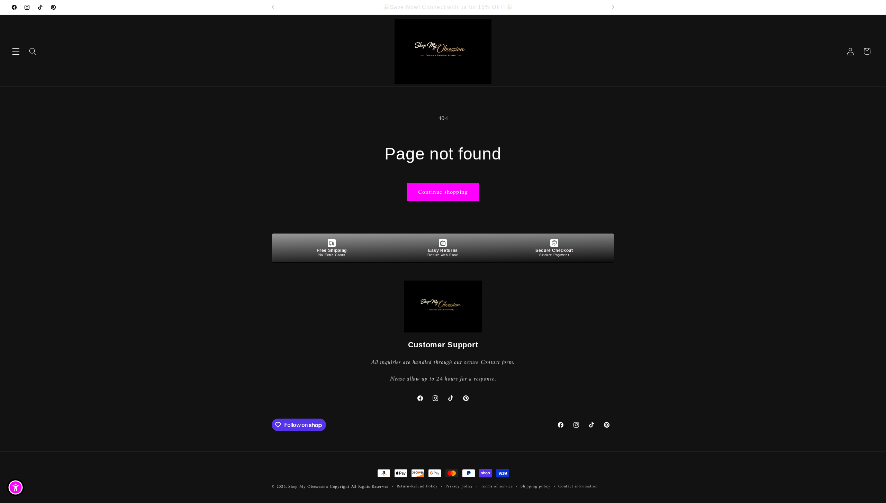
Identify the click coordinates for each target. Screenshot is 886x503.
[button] (16, 51)
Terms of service (497, 486)
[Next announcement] (613, 7)
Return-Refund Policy (417, 486)
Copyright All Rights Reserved (359, 487)
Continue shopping (443, 192)
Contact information (578, 486)
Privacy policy (459, 486)
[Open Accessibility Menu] (15, 487)
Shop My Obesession (308, 487)
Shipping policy (536, 486)
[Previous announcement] (272, 7)
